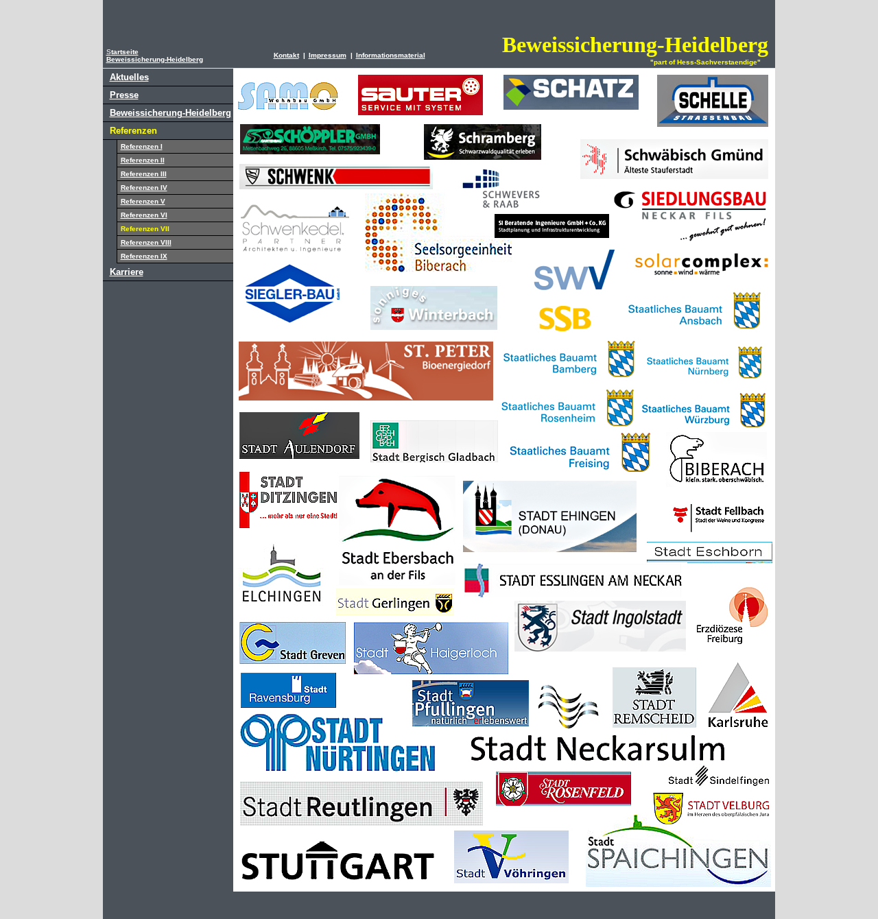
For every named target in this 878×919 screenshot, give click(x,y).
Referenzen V (143, 201)
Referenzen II (143, 160)
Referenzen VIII (146, 242)
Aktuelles (129, 77)
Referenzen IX (144, 256)
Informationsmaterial (390, 55)
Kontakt (286, 55)
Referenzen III (144, 174)
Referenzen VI (144, 215)
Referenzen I (142, 146)
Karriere (126, 272)
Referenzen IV (144, 187)
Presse (124, 95)
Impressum (327, 55)
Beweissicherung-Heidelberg (170, 113)
